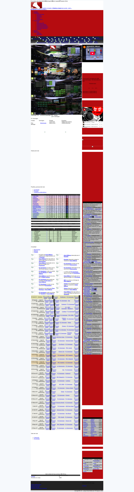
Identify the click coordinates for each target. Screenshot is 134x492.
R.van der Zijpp (36, 206)
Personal (36, 191)
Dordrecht (64, 304)
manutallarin (89, 339)
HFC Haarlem (69, 355)
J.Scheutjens (36, 213)
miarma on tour (89, 267)
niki (84, 434)
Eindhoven (63, 297)
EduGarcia (86, 468)
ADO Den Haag (60, 337)
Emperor (89, 298)
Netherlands (43, 123)
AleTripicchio (89, 271)
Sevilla (92, 435)
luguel (94, 463)
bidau (84, 422)
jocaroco (85, 423)
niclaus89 (89, 347)
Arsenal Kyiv (94, 434)
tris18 (84, 463)
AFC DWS (71, 315)
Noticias (36, 251)
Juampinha (89, 207)
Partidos (36, 252)
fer (84, 460)
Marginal (89, 246)
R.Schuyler (35, 212)
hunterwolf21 (96, 460)
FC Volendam (62, 329)
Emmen (64, 326)
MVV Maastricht (70, 308)
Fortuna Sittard (64, 319)
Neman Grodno (92, 430)
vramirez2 (85, 435)
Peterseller (86, 466)
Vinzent (85, 426)
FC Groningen (70, 297)
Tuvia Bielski (89, 276)
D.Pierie (35, 202)
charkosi (85, 429)
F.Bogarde (35, 198)
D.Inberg (35, 217)
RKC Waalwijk (69, 359)
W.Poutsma (36, 215)
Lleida (92, 427)
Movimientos (37, 249)
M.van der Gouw (37, 207)
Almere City (61, 351)
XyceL (85, 471)
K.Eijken (35, 216)
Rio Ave (93, 423)
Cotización (36, 437)
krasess (33, 476)
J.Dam (34, 208)
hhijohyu (89, 223)
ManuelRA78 (96, 466)
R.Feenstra (35, 203)
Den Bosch (61, 344)
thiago (89, 219)
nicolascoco (89, 307)
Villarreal (93, 424)
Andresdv (89, 324)
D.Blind (35, 197)
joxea (84, 427)
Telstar (69, 322)
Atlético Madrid (92, 420)
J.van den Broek (37, 210)
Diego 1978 (96, 468)
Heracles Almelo (69, 333)
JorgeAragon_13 (89, 286)
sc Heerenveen (61, 366)
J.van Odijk (35, 196)
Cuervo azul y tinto (89, 242)
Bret (89, 344)
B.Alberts (35, 201)
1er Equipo (36, 189)
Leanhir (85, 432)
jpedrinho (85, 424)
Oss (69, 300)
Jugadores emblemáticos (40, 192)
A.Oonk (35, 211)
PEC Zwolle (69, 348)
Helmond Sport (69, 340)
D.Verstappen (36, 199)
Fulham (93, 422)
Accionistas (37, 438)
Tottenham (93, 426)
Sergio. (89, 235)
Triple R (85, 420)
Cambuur (64, 311)
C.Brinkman (36, 204)
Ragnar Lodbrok (89, 283)
